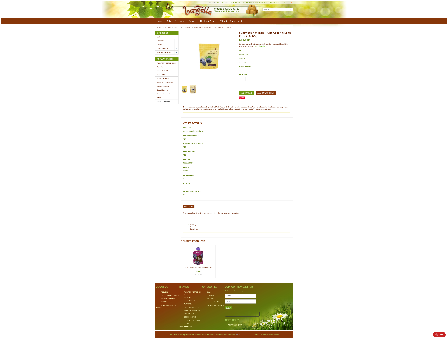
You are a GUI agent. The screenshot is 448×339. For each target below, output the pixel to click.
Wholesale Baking (261, 3)
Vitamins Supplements (231, 21)
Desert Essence (162, 90)
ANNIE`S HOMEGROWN (165, 82)
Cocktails (285, 3)
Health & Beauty (208, 21)
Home (159, 27)
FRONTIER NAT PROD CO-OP (166, 63)
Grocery (192, 21)
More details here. (261, 46)
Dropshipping (274, 3)
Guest (217, 3)
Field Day (160, 67)
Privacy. (238, 335)
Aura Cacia (161, 75)
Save (243, 97)
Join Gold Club (247, 3)
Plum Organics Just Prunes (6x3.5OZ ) (198, 267)
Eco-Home (180, 21)
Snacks (176, 27)
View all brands (163, 102)
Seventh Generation (164, 94)
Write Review (188, 207)
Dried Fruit (186, 27)
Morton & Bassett (163, 86)
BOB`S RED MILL (162, 71)
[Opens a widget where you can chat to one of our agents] (439, 335)
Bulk (168, 21)
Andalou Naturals (163, 78)
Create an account (234, 3)
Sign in (224, 3)
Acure (159, 98)
